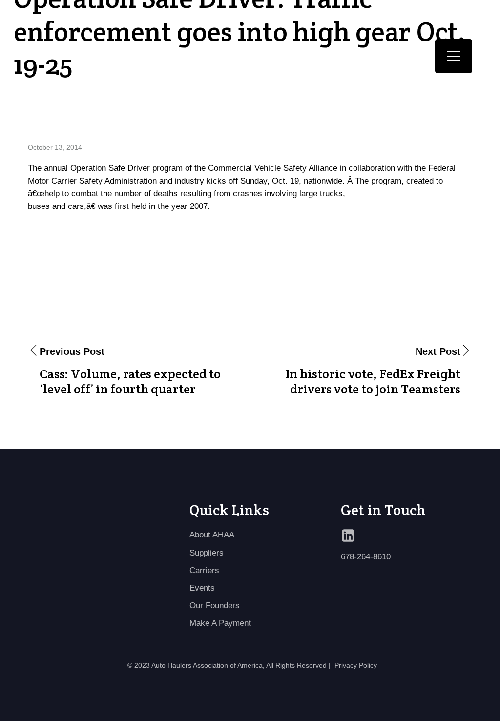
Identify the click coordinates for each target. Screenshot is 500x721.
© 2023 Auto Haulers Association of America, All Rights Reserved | (229, 665)
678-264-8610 (366, 556)
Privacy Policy (355, 665)
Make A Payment (220, 623)
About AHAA (211, 534)
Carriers (204, 570)
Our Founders (214, 605)
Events (202, 588)
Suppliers (206, 552)
